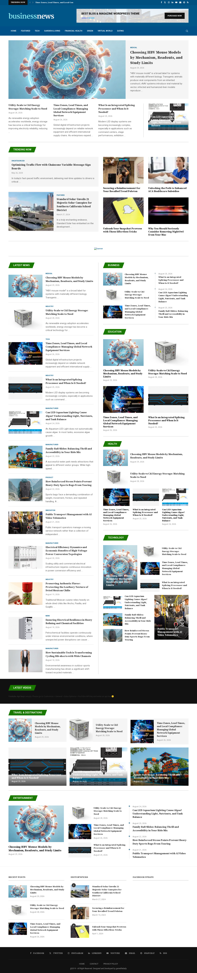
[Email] (180, 2)
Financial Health (73, 31)
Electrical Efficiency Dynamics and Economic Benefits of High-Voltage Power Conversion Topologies (66, 551)
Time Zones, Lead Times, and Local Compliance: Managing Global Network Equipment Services (69, 347)
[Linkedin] (172, 2)
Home (13, 31)
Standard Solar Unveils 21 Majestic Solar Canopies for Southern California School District (74, 205)
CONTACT (94, 964)
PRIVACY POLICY (110, 964)
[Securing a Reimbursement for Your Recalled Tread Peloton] (123, 175)
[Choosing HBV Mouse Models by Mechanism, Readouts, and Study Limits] (67, 69)
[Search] (187, 31)
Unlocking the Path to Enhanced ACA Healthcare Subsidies (167, 190)
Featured (25, 31)
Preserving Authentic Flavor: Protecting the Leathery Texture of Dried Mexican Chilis (67, 587)
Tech (37, 31)
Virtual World (105, 31)
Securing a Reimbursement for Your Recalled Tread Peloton (121, 190)
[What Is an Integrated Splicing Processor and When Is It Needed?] (25, 388)
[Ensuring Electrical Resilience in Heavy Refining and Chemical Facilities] (25, 628)
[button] (30, 2)
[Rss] (188, 2)
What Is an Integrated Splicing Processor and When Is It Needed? (116, 109)
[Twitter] (165, 2)
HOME (82, 964)
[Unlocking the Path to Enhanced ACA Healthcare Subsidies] (168, 175)
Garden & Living (52, 31)
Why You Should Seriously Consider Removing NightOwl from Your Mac (166, 231)
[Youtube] (176, 2)
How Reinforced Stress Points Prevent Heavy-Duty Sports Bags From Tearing (137, 635)
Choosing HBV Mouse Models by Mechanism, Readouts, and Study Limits (156, 57)
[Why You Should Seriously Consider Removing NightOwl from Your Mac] (168, 216)
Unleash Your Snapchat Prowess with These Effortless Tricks (122, 230)
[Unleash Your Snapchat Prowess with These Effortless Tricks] (123, 215)
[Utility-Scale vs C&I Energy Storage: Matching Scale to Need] (25, 319)
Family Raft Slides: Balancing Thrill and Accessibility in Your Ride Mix (173, 314)
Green (90, 31)
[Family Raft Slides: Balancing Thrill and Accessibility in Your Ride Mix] (25, 457)
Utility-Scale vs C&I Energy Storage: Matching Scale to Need (137, 294)
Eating (120, 31)
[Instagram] (169, 2)
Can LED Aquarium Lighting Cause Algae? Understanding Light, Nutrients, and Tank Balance (167, 121)
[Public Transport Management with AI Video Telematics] (25, 522)
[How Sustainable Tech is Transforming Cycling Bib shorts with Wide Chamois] (25, 661)
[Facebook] (161, 2)
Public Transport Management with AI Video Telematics (169, 632)
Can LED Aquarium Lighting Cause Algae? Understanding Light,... (66, 2)
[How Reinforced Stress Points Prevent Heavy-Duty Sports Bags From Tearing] (25, 490)
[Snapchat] (184, 2)
